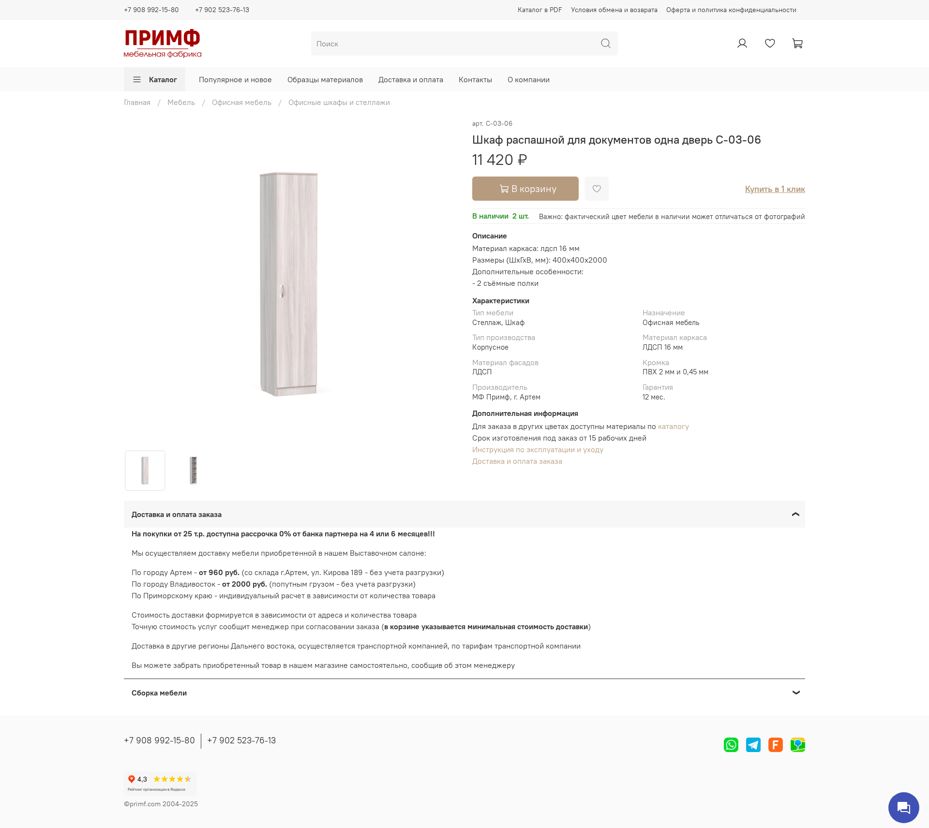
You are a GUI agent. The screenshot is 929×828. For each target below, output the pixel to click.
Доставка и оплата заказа (517, 461)
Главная (137, 102)
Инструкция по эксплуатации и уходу (537, 449)
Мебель (181, 102)
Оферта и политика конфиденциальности (731, 9)
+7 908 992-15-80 (151, 9)
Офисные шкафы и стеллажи (339, 102)
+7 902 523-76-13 (222, 9)
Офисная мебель (241, 102)
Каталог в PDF (540, 9)
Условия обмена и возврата (614, 9)
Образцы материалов (325, 79)
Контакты (475, 79)
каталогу (673, 426)
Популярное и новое (235, 79)
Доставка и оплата (410, 79)
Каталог (163, 79)
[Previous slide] (139, 283)
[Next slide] (441, 283)
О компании (529, 79)
